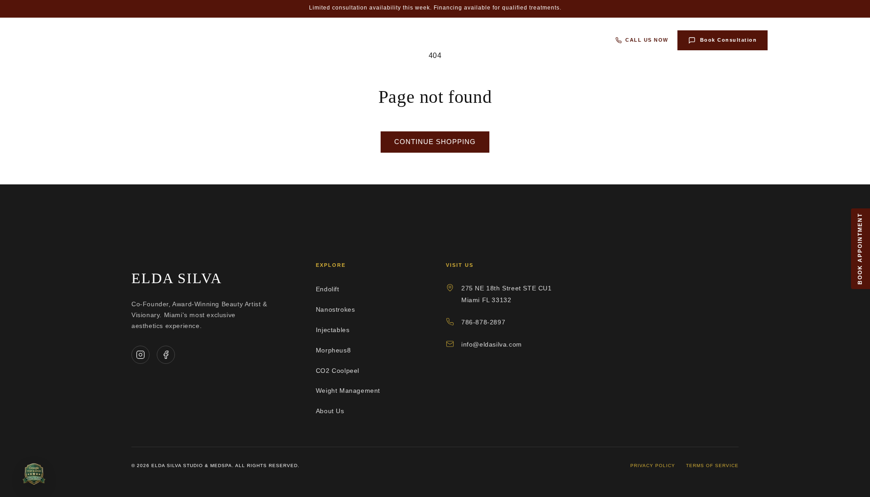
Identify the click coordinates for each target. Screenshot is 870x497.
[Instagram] (140, 355)
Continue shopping (435, 141)
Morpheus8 (368, 40)
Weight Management (510, 40)
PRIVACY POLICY (652, 465)
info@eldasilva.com (491, 344)
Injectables (307, 40)
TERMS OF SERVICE (712, 465)
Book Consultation (728, 40)
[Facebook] (166, 355)
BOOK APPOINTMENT (860, 249)
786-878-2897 (483, 322)
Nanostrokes (242, 40)
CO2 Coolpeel (431, 40)
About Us (581, 40)
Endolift (182, 40)
